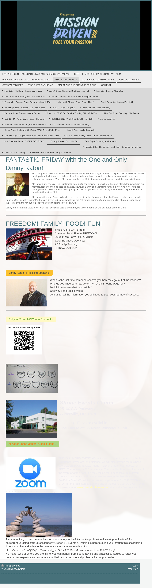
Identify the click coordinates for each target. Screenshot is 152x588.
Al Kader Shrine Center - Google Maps (31, 443)
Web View (133, 569)
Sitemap (15, 565)
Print (7, 565)
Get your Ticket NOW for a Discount (29, 319)
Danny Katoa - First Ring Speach (28, 272)
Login (135, 565)
